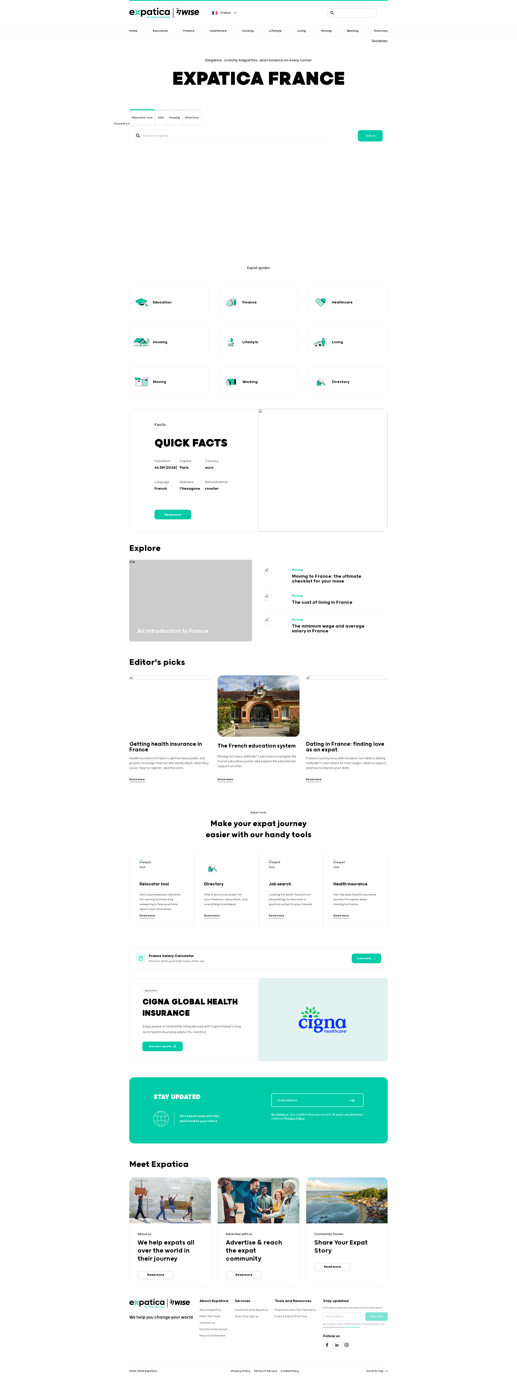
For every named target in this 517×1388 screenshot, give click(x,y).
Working (352, 30)
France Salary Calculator (171, 956)
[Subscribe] (356, 1100)
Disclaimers (380, 40)
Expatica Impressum (214, 1329)
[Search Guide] (138, 136)
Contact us (207, 1322)
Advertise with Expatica (251, 1310)
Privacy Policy (295, 1118)
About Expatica (210, 1310)
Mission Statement (213, 1335)
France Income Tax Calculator (295, 1310)
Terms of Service (265, 1371)
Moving (326, 30)
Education (160, 30)
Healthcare (218, 30)
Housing (248, 30)
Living (301, 30)
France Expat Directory (291, 1316)
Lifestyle (275, 30)
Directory (381, 30)
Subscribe (376, 1316)
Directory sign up (246, 1316)
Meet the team (210, 1316)
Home (133, 30)
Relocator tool (142, 117)
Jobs (161, 117)
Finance (188, 30)
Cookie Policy (290, 1371)
